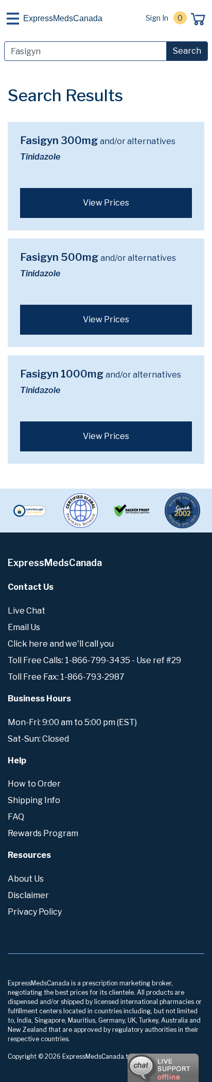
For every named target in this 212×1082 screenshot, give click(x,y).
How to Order (34, 784)
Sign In (157, 17)
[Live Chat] (134, 1062)
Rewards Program (43, 833)
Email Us (24, 627)
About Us (26, 879)
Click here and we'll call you (61, 644)
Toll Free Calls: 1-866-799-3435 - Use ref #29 (94, 660)
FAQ (16, 817)
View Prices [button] (106, 203)
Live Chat (26, 611)
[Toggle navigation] (13, 18)
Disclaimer (28, 895)
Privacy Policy (35, 912)
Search (187, 51)
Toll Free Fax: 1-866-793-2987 (66, 677)
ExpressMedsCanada (62, 18)
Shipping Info (34, 800)
